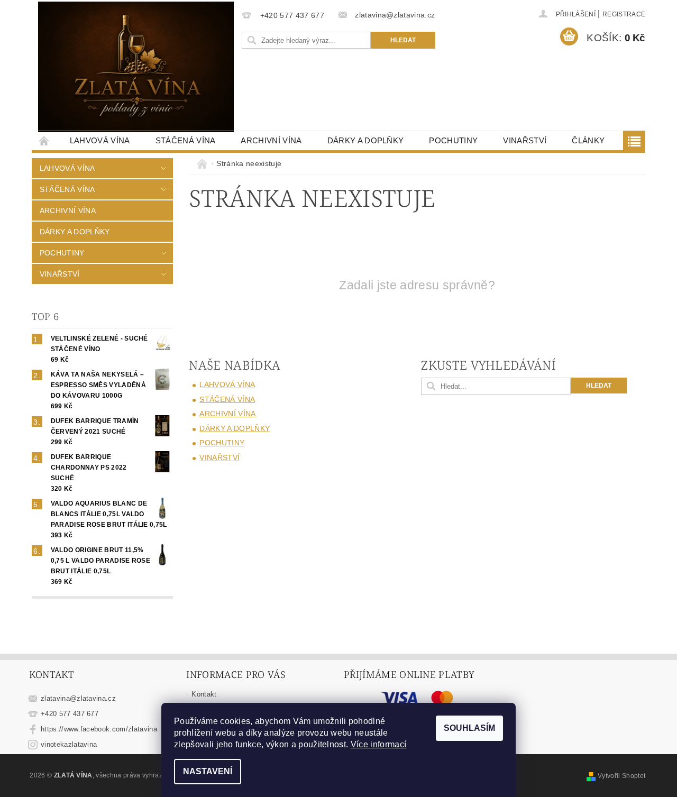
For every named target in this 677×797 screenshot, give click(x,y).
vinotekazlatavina (69, 744)
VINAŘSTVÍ (524, 140)
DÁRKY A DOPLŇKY (365, 140)
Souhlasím (469, 727)
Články (588, 140)
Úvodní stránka (44, 140)
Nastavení (207, 771)
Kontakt (203, 694)
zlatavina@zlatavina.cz (78, 698)
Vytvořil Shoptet (621, 776)
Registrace (623, 14)
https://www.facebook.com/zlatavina (99, 729)
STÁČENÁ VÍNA (185, 140)
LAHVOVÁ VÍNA (100, 140)
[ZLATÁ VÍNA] (136, 67)
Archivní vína (271, 140)
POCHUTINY (453, 140)
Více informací (378, 744)
